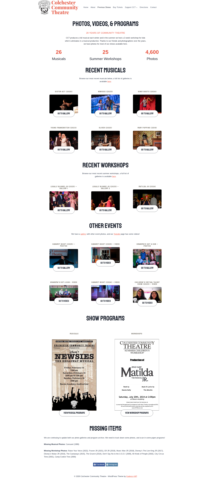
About (93, 7)
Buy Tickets (118, 7)
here (109, 81)
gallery (83, 234)
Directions (144, 7)
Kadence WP (131, 476)
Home (85, 7)
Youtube (117, 234)
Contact (153, 7)
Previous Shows (104, 7)
